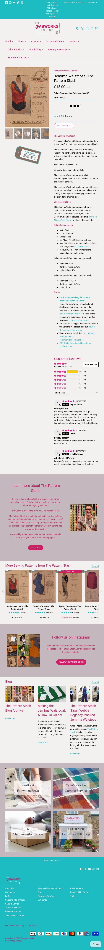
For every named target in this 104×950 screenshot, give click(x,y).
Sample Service (12, 904)
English (91, 2)
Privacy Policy (76, 888)
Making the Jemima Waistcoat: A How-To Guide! (52, 710)
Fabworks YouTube (46, 896)
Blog (8, 681)
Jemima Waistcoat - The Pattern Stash (17, 607)
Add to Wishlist (64, 126)
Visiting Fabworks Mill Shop (50, 888)
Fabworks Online (61, 71)
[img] (68, 401)
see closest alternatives (71, 314)
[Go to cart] (96, 28)
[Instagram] (10, 2)
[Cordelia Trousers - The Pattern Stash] (44, 586)
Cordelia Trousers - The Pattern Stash (43, 607)
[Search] (87, 28)
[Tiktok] (18, 2)
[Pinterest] (22, 2)
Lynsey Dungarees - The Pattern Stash (70, 607)
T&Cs (72, 896)
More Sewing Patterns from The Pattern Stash (38, 565)
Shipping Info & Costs (15, 900)
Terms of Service (13, 907)
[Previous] (12, 97)
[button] (60, 371)
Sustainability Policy (79, 892)
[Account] (92, 28)
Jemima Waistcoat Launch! (71, 340)
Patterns (75, 71)
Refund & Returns (13, 911)
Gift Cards (42, 900)
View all (95, 566)
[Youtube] (14, 2)
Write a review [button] (90, 364)
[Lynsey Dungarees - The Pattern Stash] (70, 586)
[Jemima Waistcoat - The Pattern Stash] (17, 586)
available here (81, 246)
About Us (9, 888)
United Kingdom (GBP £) (74, 2)
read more (35, 548)
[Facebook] (6, 2)
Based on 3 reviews (63, 366)
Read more (10, 718)
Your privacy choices (14, 915)
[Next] (42, 97)
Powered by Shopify (13, 941)
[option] (27, 97)
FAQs (7, 896)
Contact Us (10, 892)
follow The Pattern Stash (71, 662)
